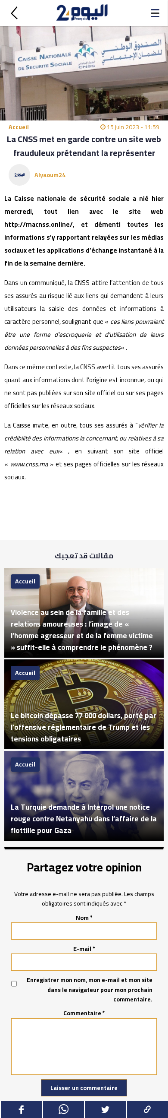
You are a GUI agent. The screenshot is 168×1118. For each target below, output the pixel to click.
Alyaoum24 (49, 175)
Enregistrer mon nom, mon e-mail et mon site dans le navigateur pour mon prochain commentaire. (89, 989)
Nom (84, 917)
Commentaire (84, 1013)
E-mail (84, 948)
